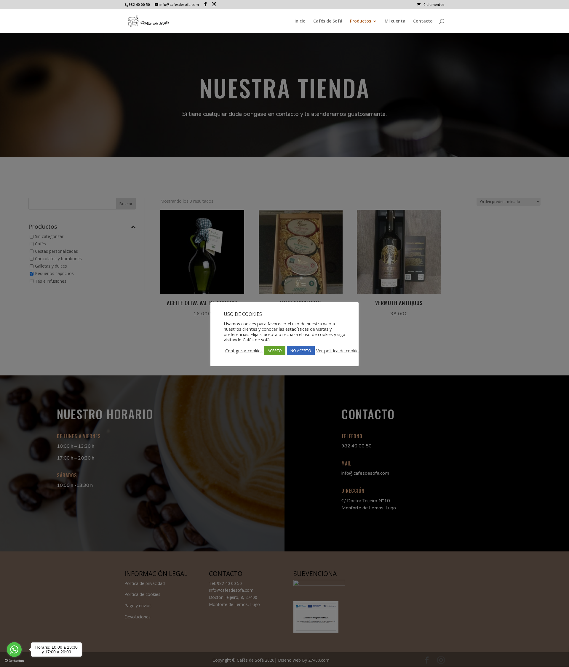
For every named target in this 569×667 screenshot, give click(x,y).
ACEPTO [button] (275, 350)
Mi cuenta (395, 21)
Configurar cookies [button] (244, 350)
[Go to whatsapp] (14, 649)
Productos (360, 21)
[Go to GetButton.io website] (14, 661)
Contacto (423, 21)
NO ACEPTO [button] (300, 350)
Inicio (300, 21)
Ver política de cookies (338, 350)
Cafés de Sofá (327, 21)
